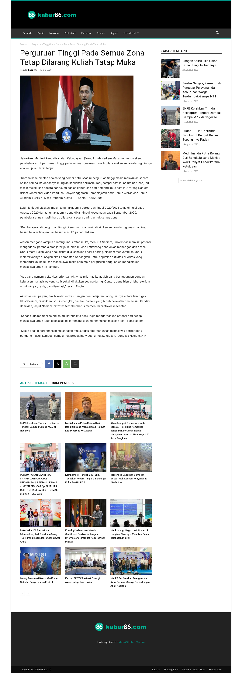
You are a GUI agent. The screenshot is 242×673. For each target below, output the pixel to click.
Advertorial (129, 33)
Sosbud (101, 33)
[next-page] (28, 593)
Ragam (114, 33)
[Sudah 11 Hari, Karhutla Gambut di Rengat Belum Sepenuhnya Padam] (170, 138)
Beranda (27, 33)
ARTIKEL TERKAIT (34, 383)
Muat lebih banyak (190, 180)
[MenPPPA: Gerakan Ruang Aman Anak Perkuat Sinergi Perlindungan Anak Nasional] (131, 561)
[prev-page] (22, 593)
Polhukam (70, 33)
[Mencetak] (75, 364)
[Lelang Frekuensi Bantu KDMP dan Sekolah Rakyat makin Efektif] (40, 561)
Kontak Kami (215, 669)
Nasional (54, 33)
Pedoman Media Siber (193, 669)
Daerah (24, 44)
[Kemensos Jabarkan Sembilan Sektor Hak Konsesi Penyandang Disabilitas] (131, 457)
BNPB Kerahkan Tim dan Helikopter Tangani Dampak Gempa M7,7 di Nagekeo (40, 427)
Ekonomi (86, 33)
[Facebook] (49, 364)
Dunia (40, 33)
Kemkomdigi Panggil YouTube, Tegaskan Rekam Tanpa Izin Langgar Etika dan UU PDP (85, 478)
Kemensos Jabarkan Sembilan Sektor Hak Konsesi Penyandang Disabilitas (128, 478)
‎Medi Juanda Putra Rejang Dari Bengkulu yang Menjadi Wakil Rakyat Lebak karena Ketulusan (85, 427)
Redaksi (156, 669)
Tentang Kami (171, 669)
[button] (217, 33)
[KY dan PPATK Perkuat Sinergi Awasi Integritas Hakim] (85, 561)
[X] (57, 364)
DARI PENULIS (63, 383)
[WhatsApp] (66, 364)
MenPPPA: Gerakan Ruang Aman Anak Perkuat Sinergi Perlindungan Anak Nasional (130, 582)
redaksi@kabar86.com (131, 642)
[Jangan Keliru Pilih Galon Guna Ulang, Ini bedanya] (170, 68)
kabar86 (32, 69)
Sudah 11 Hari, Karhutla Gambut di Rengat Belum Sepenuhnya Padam (200, 135)
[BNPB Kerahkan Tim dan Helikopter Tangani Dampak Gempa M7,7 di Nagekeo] (40, 406)
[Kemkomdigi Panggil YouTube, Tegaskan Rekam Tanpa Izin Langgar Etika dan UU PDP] (85, 457)
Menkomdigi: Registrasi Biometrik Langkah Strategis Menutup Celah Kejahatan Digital (129, 534)
